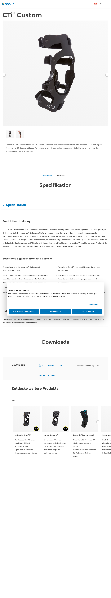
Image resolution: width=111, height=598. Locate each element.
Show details (93, 304)
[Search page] (101, 4)
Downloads (60, 175)
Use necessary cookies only (23, 311)
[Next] (98, 422)
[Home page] (8, 4)
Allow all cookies (87, 311)
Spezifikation (47, 175)
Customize (54, 311)
